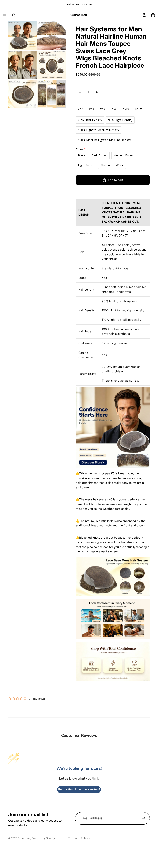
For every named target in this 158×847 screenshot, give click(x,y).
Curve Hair (24, 838)
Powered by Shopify (43, 838)
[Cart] (153, 15)
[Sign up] (143, 818)
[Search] (13, 15)
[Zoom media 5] (22, 94)
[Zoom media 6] (51, 94)
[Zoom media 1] (22, 35)
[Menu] (4, 15)
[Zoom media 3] (22, 65)
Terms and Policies (79, 838)
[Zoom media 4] (51, 65)
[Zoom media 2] (51, 35)
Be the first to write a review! (79, 789)
